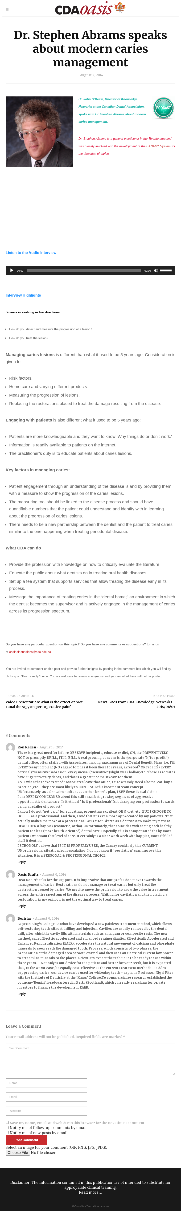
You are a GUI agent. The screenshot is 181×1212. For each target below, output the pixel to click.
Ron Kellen (26, 747)
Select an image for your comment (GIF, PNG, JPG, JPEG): (56, 1147)
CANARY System (158, 146)
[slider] (166, 270)
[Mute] (156, 270)
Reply (21, 862)
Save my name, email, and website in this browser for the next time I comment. (77, 1123)
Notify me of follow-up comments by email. (48, 1127)
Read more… (90, 1192)
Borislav (24, 918)
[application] (90, 270)
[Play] (11, 270)
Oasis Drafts (28, 874)
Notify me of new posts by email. (39, 1133)
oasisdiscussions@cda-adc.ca (30, 652)
